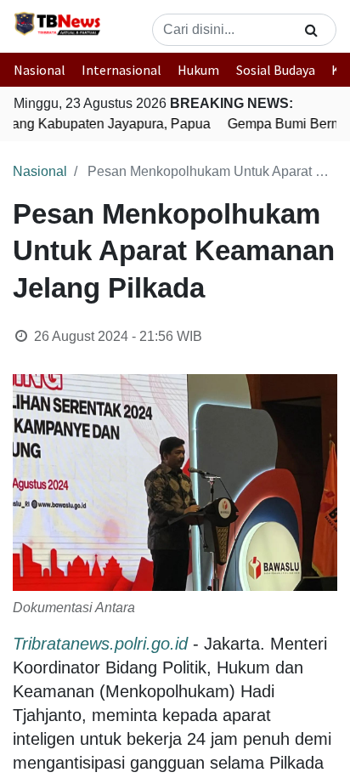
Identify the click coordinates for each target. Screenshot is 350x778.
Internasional (121, 69)
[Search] (311, 30)
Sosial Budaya (275, 69)
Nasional (39, 69)
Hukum (198, 69)
